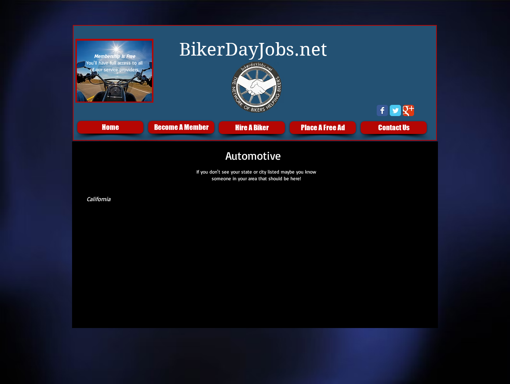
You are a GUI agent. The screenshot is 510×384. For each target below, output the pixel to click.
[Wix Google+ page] (408, 110)
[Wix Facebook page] (382, 110)
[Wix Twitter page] (395, 110)
